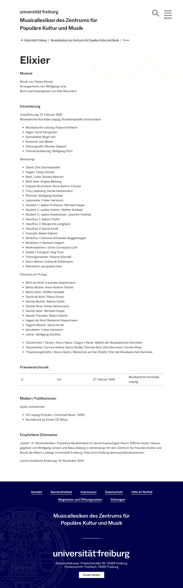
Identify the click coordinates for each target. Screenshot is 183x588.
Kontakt (36, 492)
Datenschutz (114, 492)
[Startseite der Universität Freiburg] (39, 12)
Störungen (118, 500)
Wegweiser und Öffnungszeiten (80, 500)
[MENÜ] (168, 13)
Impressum (89, 492)
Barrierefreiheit (61, 492)
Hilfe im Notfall (141, 492)
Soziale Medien (91, 575)
